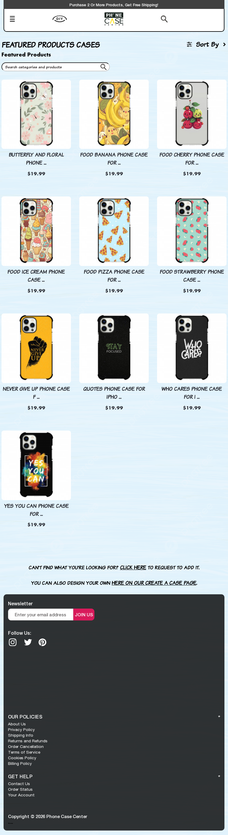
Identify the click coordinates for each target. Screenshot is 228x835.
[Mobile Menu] (29, 19)
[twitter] (28, 642)
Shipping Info (20, 735)
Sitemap (10, 823)
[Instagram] (13, 642)
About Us (17, 723)
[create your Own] (77, 22)
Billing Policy (20, 763)
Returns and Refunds (28, 740)
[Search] (104, 68)
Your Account (21, 795)
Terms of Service (24, 752)
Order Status (20, 789)
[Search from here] (149, 19)
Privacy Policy (21, 729)
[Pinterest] (42, 642)
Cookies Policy (22, 757)
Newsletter (20, 603)
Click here (133, 567)
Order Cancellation (26, 746)
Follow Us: (19, 633)
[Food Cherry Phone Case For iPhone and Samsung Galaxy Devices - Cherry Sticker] (192, 110)
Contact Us (19, 783)
